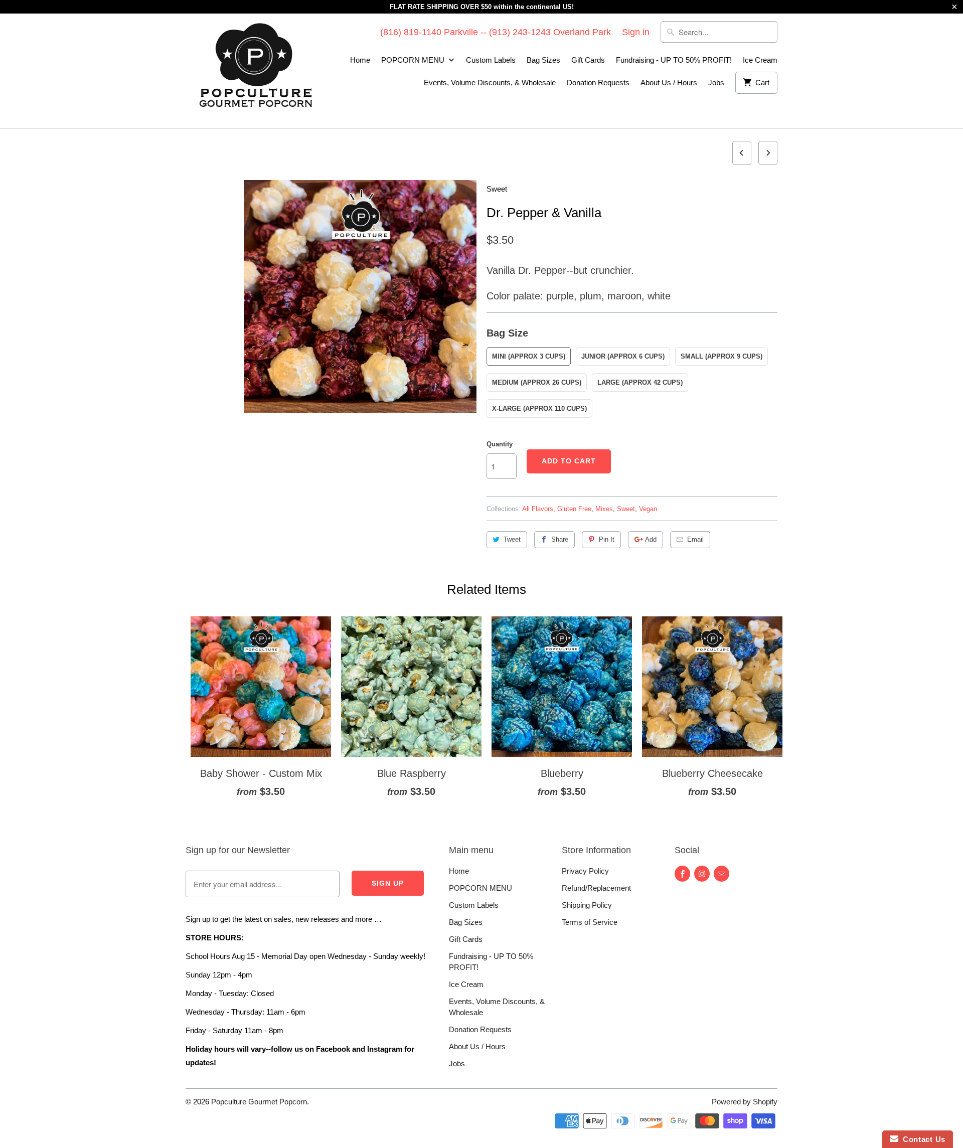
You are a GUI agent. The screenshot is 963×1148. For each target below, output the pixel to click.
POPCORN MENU (413, 60)
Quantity (500, 444)
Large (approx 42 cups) (640, 382)
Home (360, 60)
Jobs (716, 82)
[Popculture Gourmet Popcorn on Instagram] (702, 874)
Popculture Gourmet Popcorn (259, 1101)
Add (651, 539)
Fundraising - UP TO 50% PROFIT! (674, 60)
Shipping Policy (587, 905)
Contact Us (921, 1139)
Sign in (636, 32)
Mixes (604, 509)
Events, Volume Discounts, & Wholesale (490, 82)
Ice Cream (760, 60)
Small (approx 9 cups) (721, 356)
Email (695, 539)
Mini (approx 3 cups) (528, 356)
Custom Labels (491, 60)
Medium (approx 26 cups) (536, 382)
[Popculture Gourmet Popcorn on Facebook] (682, 874)
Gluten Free (574, 509)
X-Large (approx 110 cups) (539, 408)
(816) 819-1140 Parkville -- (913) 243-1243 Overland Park (495, 32)
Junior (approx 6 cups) (623, 356)
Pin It (606, 539)
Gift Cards (588, 60)
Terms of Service (589, 922)
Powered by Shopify (744, 1101)
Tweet (512, 539)
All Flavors (537, 509)
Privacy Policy (585, 871)
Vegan (648, 509)
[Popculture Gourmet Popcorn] (256, 70)
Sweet (497, 189)
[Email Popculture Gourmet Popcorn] (721, 874)
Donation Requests (598, 82)
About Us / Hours (668, 82)
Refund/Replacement (596, 888)
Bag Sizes (543, 60)
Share (559, 539)
